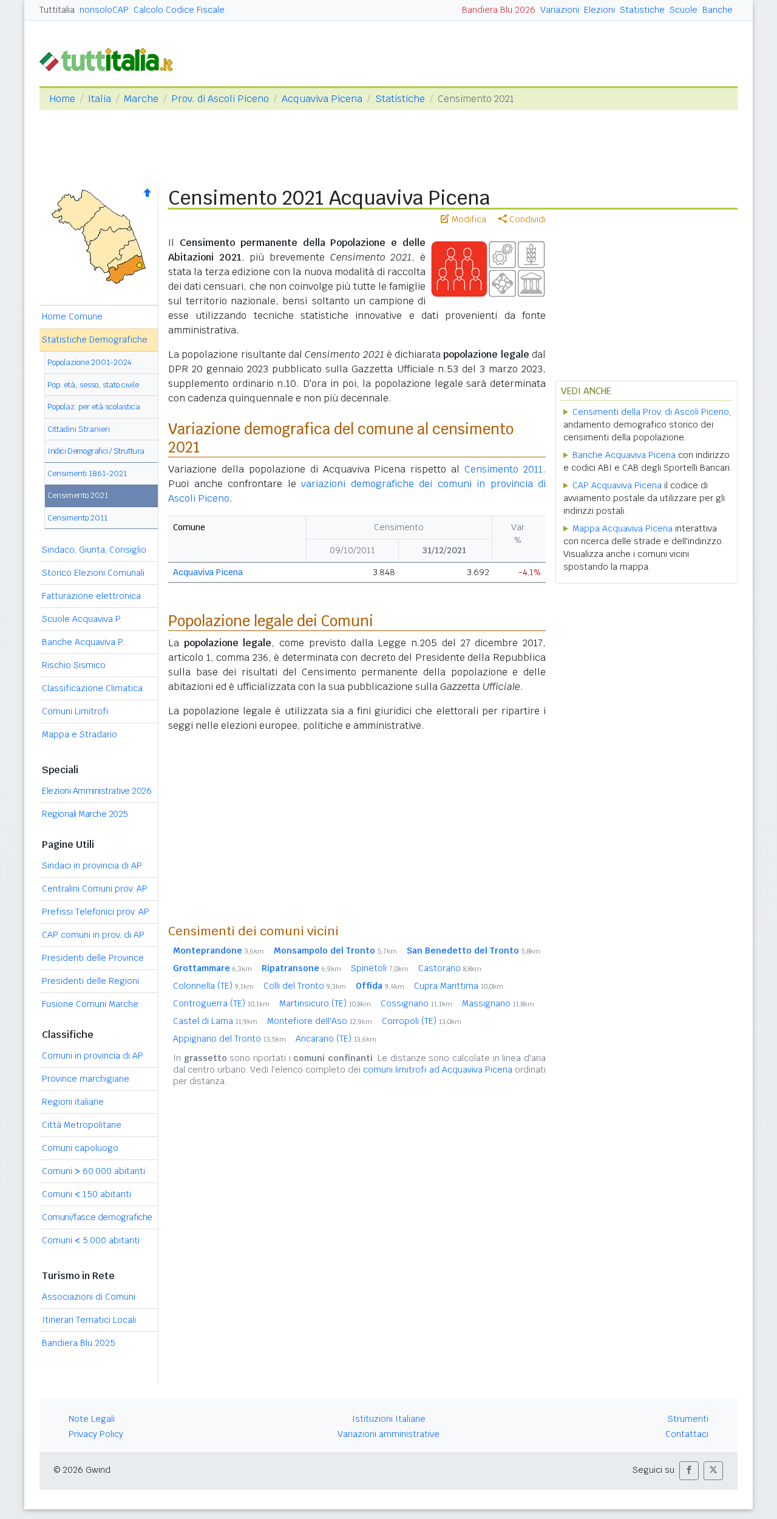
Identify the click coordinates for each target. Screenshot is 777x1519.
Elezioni (599, 9)
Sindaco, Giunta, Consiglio (94, 549)
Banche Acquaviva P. (83, 642)
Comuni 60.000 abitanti (93, 1171)
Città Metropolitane (81, 1124)
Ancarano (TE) (336, 1038)
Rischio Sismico (74, 665)
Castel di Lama (215, 1021)
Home (62, 98)
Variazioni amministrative (388, 1434)
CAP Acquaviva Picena (617, 485)
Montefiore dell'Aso (319, 1021)
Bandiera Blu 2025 (78, 1342)
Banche (717, 9)
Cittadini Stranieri (78, 429)
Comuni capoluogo (80, 1147)
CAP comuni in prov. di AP (93, 934)
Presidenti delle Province (93, 957)
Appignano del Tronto (229, 1038)
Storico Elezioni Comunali (93, 572)
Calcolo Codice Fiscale (179, 9)
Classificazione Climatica (92, 688)
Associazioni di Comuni (88, 1296)
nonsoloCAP (104, 9)
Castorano (449, 968)
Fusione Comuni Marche (90, 1003)
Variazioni (559, 9)
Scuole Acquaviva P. (82, 618)
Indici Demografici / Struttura (95, 451)
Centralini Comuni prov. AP (95, 888)
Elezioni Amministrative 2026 (96, 790)
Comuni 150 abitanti (86, 1194)
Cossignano (416, 1003)
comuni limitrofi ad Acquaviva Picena (437, 1069)
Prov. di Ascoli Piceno (220, 98)
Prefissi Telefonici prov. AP (95, 911)
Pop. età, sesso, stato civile (93, 385)
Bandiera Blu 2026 (498, 9)
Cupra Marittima (458, 985)
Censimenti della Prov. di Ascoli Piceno (650, 411)
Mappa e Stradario (79, 734)
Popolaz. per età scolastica (93, 406)
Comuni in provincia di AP (92, 1055)
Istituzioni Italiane (389, 1418)
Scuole (683, 9)
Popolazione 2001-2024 (89, 362)
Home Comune (72, 316)
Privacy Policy (96, 1434)
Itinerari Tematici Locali (89, 1319)
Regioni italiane (73, 1101)
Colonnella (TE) (213, 985)
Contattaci (686, 1434)
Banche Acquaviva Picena (624, 454)
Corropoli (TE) (421, 1021)
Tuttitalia (57, 9)
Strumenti (688, 1418)
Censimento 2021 (77, 495)
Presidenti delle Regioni (90, 980)
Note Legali (92, 1418)
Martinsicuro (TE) (325, 1003)
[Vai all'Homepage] (111, 58)
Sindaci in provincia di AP (92, 865)
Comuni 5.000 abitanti (91, 1240)
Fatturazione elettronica (91, 595)
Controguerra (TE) (221, 1003)
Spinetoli (380, 968)
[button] (689, 1470)
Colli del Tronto (304, 985)
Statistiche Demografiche (95, 339)
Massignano (498, 1003)
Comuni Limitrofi (75, 711)
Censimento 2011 (77, 518)
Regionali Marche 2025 (85, 813)
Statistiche (642, 9)
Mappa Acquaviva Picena (622, 528)
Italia (99, 98)
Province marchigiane (85, 1078)
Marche (141, 98)
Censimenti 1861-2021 (87, 473)
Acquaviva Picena (322, 98)
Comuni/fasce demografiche (97, 1217)
